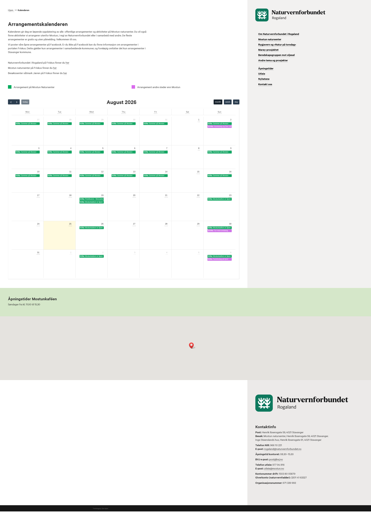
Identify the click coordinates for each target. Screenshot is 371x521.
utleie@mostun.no (274, 468)
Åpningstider (265, 68)
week (227, 102)
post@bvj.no (276, 459)
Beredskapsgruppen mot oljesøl (276, 55)
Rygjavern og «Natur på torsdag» (277, 44)
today (25, 102)
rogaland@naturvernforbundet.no (282, 448)
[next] (17, 101)
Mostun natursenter (269, 39)
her (67, 62)
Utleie (261, 73)
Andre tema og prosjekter (273, 60)
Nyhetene (263, 79)
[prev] (11, 101)
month (218, 102)
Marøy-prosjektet (268, 49)
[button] (192, 345)
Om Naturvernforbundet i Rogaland (278, 34)
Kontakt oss (265, 84)
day (236, 102)
